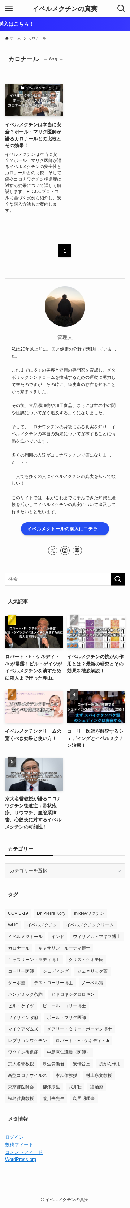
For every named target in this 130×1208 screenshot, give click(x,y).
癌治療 (96, 1086)
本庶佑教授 (66, 1075)
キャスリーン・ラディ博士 (34, 959)
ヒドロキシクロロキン (73, 994)
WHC (13, 925)
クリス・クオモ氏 (86, 959)
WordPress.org (20, 1159)
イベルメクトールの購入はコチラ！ (65, 528)
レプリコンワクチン (27, 1040)
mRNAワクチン (89, 913)
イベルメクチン (42, 925)
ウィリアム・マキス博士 (97, 936)
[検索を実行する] (117, 579)
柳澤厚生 (51, 1086)
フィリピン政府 (23, 1017)
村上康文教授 (99, 1075)
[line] (77, 550)
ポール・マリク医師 (66, 1017)
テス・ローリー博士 (53, 982)
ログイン (14, 1137)
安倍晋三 (81, 1063)
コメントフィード (24, 1152)
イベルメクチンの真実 (65, 8)
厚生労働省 (53, 1063)
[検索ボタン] (121, 8)
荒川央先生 (53, 1098)
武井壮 (75, 1086)
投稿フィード (19, 1144)
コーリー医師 (21, 971)
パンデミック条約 (25, 994)
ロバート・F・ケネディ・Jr (82, 1040)
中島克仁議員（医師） (68, 1052)
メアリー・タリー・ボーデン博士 (79, 1029)
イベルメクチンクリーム (90, 925)
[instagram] (65, 550)
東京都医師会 (21, 1086)
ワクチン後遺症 (23, 1052)
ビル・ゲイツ (21, 1005)
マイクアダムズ (23, 1029)
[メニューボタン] (8, 8)
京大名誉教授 (21, 1063)
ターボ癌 (16, 982)
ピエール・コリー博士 (64, 1005)
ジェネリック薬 (92, 971)
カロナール (19, 948)
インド (57, 936)
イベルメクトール (25, 936)
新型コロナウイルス (27, 1075)
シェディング (56, 971)
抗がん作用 (110, 1063)
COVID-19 (18, 913)
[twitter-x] (52, 550)
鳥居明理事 (84, 1098)
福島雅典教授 (21, 1098)
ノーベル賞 (92, 982)
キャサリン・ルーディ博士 (64, 948)
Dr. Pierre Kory (51, 913)
